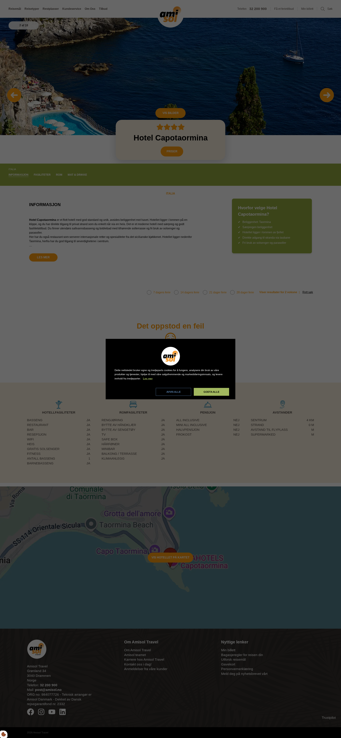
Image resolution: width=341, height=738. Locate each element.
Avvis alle (173, 391)
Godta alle (211, 391)
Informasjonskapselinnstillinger (134, 391)
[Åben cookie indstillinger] (3, 734)
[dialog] (170, 369)
